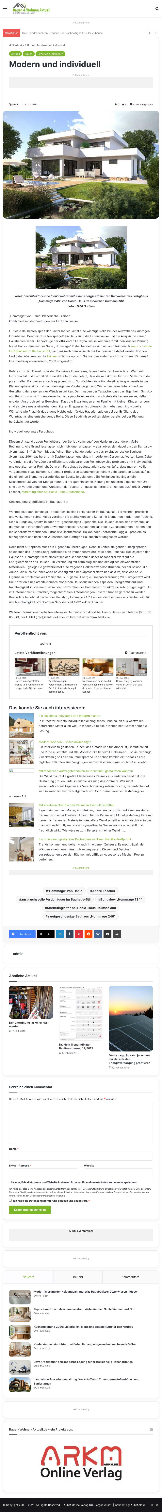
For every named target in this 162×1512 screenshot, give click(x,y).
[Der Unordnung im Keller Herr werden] (31, 1002)
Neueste (28, 1277)
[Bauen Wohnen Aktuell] (31, 8)
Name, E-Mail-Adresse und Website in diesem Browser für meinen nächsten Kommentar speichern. (74, 1182)
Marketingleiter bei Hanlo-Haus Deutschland (53, 492)
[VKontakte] (98, 934)
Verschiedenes (38, 674)
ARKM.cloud (138, 1504)
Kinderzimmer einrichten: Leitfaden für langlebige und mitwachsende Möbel (85, 1344)
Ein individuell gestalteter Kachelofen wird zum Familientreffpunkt (85, 839)
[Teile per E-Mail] (107, 934)
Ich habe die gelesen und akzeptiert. (51, 1200)
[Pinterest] (79, 934)
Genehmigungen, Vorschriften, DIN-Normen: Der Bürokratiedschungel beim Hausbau (62, 686)
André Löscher (103, 891)
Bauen (29, 53)
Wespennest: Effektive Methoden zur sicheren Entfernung (58, 33)
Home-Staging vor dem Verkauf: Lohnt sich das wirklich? (129, 685)
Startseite (17, 45)
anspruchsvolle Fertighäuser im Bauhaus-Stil (55, 899)
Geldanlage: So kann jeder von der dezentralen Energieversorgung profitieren (129, 1059)
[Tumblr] (69, 934)
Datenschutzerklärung (93, 1189)
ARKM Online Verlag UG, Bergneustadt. (88, 1504)
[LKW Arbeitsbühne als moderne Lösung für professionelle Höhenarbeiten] (20, 1367)
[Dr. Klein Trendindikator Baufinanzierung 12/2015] (81, 1013)
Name (14, 1148)
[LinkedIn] (60, 934)
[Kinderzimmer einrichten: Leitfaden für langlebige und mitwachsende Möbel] (20, 1349)
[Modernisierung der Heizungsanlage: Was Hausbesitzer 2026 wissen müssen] (20, 1297)
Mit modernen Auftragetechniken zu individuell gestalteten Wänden (86, 771)
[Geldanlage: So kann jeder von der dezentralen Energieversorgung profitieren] (131, 1018)
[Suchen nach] (157, 9)
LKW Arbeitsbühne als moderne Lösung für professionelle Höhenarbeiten (83, 1361)
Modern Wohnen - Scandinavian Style (65, 742)
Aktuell (30, 45)
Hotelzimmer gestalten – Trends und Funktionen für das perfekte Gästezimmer (29, 685)
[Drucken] (117, 934)
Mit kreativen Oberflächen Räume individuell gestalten (77, 805)
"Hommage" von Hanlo (65, 891)
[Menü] (5, 9)
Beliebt (78, 1277)
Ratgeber (108, 674)
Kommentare (130, 1277)
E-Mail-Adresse (20, 1165)
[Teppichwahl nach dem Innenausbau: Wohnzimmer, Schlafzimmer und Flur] (20, 1314)
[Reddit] (88, 934)
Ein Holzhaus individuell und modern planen (69, 716)
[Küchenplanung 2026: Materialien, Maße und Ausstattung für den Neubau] (20, 1332)
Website (89, 1165)
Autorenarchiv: (137, 652)
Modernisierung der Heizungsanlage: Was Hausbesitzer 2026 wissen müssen (86, 1291)
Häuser (52, 356)
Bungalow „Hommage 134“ (121, 899)
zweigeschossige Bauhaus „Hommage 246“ (82, 916)
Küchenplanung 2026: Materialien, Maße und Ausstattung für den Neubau (83, 1326)
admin (15, 104)
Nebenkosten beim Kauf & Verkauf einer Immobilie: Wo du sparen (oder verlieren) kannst (97, 686)
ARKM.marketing (81, 22)
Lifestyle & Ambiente (50, 53)
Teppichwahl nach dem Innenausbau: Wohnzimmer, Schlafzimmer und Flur (84, 1309)
